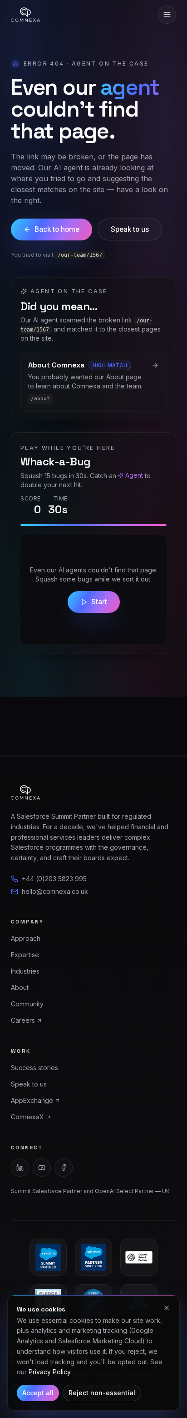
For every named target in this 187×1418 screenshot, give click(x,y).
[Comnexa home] (25, 14)
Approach (25, 938)
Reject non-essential (102, 1393)
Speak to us (130, 229)
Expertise (25, 955)
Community (27, 1004)
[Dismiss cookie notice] (166, 1308)
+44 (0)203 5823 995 (54, 878)
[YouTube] (42, 1167)
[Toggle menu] (167, 14)
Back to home (56, 229)
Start (99, 601)
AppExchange (32, 1100)
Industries (25, 971)
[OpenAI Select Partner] (139, 1257)
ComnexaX (27, 1117)
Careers (23, 1020)
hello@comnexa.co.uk (55, 891)
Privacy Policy (49, 1372)
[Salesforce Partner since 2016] (93, 1257)
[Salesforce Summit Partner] (48, 1257)
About (20, 987)
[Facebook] (63, 1167)
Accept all (38, 1393)
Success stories (34, 1067)
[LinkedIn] (20, 1167)
